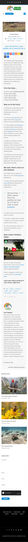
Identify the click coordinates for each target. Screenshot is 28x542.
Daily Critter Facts (12, 46)
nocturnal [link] (14, 117)
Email (3, 478)
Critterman (10, 38)
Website (3, 484)
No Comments (19, 38)
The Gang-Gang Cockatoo (9, 396)
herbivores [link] (20, 125)
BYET (24, 511)
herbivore (16, 290)
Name (3, 472)
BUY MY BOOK (9, 13)
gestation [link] (21, 175)
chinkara (12, 288)
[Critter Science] (14, 8)
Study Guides (14, 513)
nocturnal (20, 292)
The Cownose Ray (7, 446)
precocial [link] (6, 183)
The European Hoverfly (8, 421)
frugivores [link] (9, 131)
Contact (21, 513)
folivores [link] (13, 129)
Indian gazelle (8, 292)
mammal (15, 292)
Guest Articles (17, 511)
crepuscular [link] (17, 119)
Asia (7, 288)
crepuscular (18, 288)
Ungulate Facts (19, 48)
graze (11, 290)
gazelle (6, 290)
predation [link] (11, 207)
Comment (4, 459)
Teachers (7, 513)
